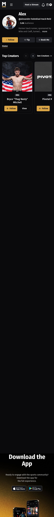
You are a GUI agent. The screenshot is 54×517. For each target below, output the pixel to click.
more (44, 31)
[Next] (33, 55)
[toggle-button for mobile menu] (11, 5)
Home (5, 46)
